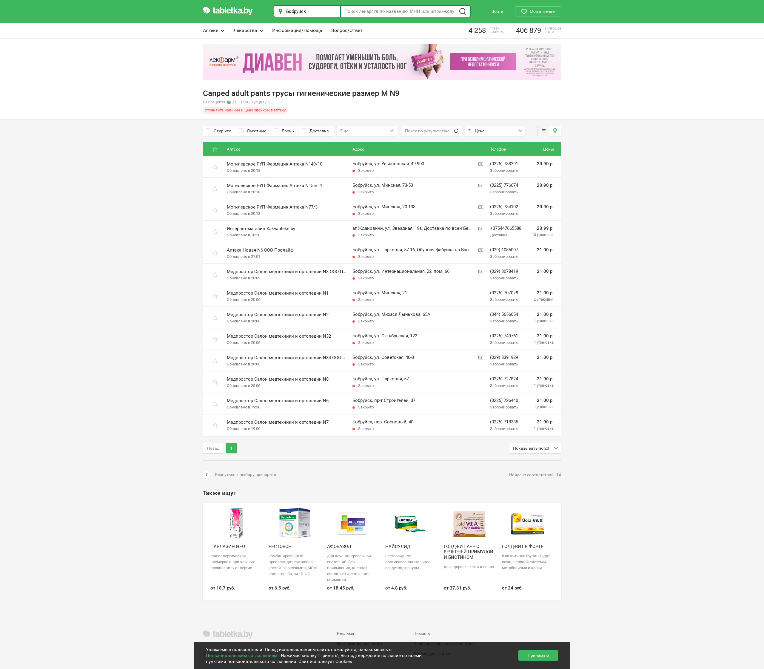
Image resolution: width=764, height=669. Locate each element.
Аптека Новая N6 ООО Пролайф (260, 250)
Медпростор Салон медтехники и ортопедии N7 (278, 422)
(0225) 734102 (504, 206)
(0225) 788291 (504, 163)
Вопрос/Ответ (347, 30)
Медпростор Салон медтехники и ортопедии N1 (278, 293)
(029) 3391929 (504, 357)
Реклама (345, 633)
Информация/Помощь (297, 30)
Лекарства (245, 30)
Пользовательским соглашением (242, 655)
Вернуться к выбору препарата (245, 474)
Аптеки (210, 30)
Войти (497, 11)
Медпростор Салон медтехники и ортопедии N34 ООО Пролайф (294, 357)
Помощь (421, 633)
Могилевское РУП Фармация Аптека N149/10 (274, 164)
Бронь (288, 130)
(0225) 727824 (504, 379)
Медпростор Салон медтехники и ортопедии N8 (278, 379)
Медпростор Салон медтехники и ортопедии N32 (279, 336)
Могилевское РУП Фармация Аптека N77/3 (272, 207)
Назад (213, 448)
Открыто (222, 130)
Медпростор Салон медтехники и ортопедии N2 (278, 314)
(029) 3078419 (504, 271)
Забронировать (504, 170)
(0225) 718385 (504, 422)
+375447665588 (505, 228)
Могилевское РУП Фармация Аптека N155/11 (274, 185)
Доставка (319, 130)
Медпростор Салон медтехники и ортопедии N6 (278, 400)
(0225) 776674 (504, 185)
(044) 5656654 (504, 314)
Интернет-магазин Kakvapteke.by (261, 228)
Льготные (256, 130)
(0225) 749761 (504, 336)
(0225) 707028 (504, 293)
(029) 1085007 (504, 249)
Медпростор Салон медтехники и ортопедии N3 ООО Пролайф (293, 271)
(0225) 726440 (504, 400)
